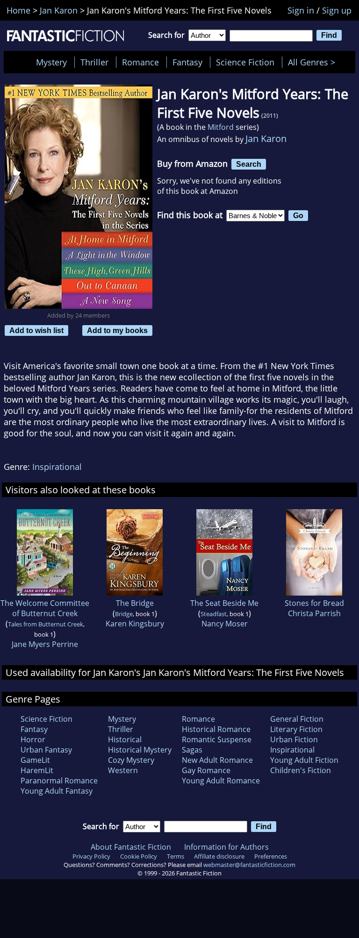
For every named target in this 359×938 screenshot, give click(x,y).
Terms (175, 856)
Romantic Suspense (216, 739)
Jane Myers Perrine (45, 644)
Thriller (94, 62)
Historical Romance (216, 729)
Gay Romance (206, 770)
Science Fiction (245, 62)
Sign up (337, 10)
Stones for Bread (314, 603)
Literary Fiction (296, 729)
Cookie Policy (138, 856)
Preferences (270, 856)
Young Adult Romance (221, 780)
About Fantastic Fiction (131, 847)
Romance (140, 62)
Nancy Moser (224, 623)
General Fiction (296, 719)
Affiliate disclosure (219, 856)
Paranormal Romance (59, 780)
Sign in (300, 10)
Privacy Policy (91, 856)
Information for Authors (226, 847)
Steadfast (214, 614)
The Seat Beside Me (224, 603)
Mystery (51, 62)
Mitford (221, 127)
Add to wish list (36, 330)
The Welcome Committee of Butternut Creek (44, 608)
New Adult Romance (217, 760)
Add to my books (117, 330)
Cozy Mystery (131, 760)
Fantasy (187, 62)
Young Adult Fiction (304, 760)
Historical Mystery (140, 750)
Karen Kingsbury (135, 623)
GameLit (35, 760)
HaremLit (37, 770)
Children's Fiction (300, 770)
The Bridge (135, 603)
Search (248, 164)
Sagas (192, 750)
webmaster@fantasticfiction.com (249, 864)
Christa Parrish (314, 613)
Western (123, 770)
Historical (125, 739)
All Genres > (314, 62)
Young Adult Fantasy (57, 791)
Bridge (124, 614)
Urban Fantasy (46, 750)
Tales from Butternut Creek (45, 624)
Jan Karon (266, 138)
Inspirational (57, 466)
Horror (33, 739)
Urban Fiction (294, 739)
